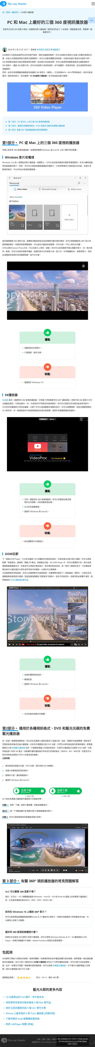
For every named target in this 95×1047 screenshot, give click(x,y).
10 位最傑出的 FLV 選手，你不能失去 (25, 997)
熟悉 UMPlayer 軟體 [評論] (19, 1024)
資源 (8, 12)
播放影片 (16, 12)
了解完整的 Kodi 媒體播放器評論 (23, 1018)
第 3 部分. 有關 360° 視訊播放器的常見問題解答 (28, 130)
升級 (38, 1039)
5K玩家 (5, 400)
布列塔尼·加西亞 (43, 49)
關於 (49, 1039)
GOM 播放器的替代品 (19, 580)
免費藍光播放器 (18, 747)
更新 (43, 1039)
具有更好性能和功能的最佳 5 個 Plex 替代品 (28, 1002)
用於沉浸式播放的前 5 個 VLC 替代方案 (26, 1007)
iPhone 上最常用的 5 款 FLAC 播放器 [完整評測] (30, 1013)
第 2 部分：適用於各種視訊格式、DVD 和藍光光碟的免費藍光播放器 (36, 125)
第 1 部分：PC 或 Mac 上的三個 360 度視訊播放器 (29, 121)
